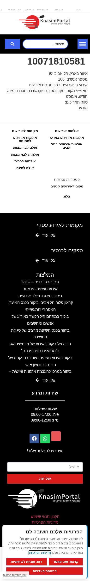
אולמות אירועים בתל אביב (66, 145)
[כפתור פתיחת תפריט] (83, 44)
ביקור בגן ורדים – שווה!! (40, 282)
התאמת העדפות (45, 571)
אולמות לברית (25, 161)
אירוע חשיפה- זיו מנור (40, 289)
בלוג (66, 196)
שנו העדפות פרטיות (14, 575)
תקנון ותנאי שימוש (45, 517)
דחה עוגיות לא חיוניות (26, 562)
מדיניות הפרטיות (45, 522)
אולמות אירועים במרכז (67, 137)
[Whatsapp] (45, 438)
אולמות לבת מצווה (25, 154)
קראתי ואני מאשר (65, 562)
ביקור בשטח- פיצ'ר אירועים (40, 296)
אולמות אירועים (67, 131)
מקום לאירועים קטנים (66, 186)
